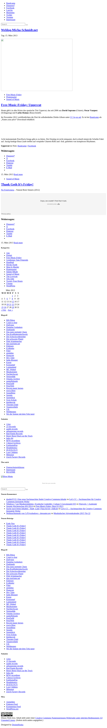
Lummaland (11, 367)
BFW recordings (13, 441)
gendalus (10, 353)
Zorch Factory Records (15, 457)
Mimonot (10, 455)
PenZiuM (10, 383)
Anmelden (10, 702)
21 (10, 304)
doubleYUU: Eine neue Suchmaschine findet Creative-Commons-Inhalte (36, 499)
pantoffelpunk (12, 381)
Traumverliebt (12, 407)
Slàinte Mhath (12, 272)
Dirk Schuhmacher (14, 341)
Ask (8, 253)
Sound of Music (12, 99)
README (10, 472)
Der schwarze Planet (14, 339)
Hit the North (11, 265)
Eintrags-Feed (12, 704)
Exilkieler (10, 348)
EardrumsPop (11, 445)
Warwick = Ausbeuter (88, 504)
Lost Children (12, 452)
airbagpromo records (14, 431)
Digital (9, 255)
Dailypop (10, 325)
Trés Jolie (10, 279)
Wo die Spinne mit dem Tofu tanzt (20, 414)
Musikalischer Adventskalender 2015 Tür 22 (72, 513)
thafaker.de (10, 402)
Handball (10, 262)
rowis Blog (10, 390)
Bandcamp (10, 3)
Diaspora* (10, 5)
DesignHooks (17, 725)
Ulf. (8, 409)
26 (5, 307)
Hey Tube (10, 358)
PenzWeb (10, 386)
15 (13, 301)
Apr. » (10, 310)
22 (13, 304)
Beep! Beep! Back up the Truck (19, 436)
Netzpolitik (10, 376)
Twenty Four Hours (14, 281)
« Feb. (3, 310)
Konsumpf (10, 365)
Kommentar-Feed (13, 706)
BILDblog (10, 320)
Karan (8, 362)
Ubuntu (9, 283)
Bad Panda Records (14, 433)
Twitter (9, 15)
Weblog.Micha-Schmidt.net (19, 30)
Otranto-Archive (13, 379)
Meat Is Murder (12, 267)
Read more (18, 174)
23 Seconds (11, 426)
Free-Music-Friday (14, 95)
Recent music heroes (14, 388)
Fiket (8, 351)
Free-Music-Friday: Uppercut (21, 105)
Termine (9, 17)
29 (13, 307)
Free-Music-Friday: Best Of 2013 (49, 506)
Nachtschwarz (12, 374)
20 (8, 304)
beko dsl (9, 438)
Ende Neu (10, 523)
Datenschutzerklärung (15, 467)
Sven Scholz (11, 400)
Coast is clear (11, 322)
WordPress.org (12, 709)
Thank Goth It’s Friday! (17, 184)
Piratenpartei (11, 97)
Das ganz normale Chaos (16, 332)
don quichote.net (13, 344)
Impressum (10, 20)
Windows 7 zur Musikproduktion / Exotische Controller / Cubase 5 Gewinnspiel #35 (41, 504)
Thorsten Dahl (12, 405)
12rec (8, 424)
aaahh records (12, 429)
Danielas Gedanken (14, 327)
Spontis (9, 395)
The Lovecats (11, 276)
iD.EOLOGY (12, 450)
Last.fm (9, 10)
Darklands (10, 329)
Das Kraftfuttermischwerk (17, 334)
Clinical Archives (13, 443)
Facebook (10, 8)
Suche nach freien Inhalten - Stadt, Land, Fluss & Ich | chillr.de (32, 509)
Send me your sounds (48, 483)
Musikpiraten (11, 372)
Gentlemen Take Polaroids (17, 260)
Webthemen (11, 412)
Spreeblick (10, 398)
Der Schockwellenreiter (16, 337)
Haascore (10, 355)
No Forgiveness (7, 190)
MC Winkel (11, 369)
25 (2, 307)
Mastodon (10, 12)
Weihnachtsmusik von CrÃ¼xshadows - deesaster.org (28, 513)
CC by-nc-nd (75, 117)
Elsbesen (10, 346)
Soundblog (10, 393)
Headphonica (11, 448)
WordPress (10, 286)
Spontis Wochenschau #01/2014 (19, 506)
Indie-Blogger (12, 360)
